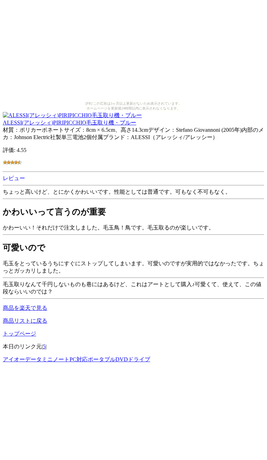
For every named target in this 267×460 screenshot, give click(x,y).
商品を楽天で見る (25, 308)
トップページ (19, 334)
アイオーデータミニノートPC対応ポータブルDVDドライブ (76, 359)
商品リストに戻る (25, 321)
